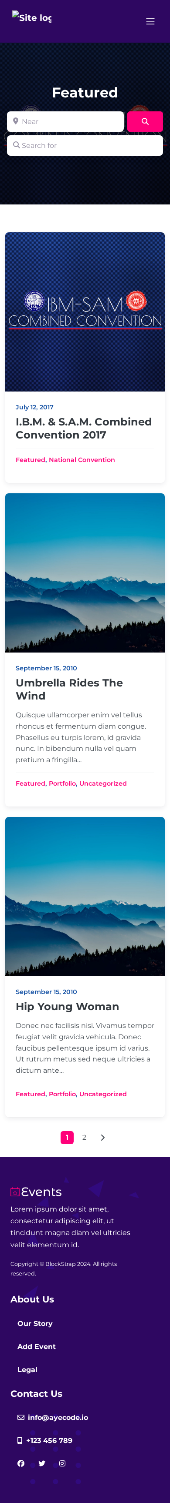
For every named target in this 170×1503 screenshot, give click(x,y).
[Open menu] (150, 21)
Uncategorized (103, 783)
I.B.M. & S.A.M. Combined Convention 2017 (84, 428)
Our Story (35, 1323)
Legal (27, 1370)
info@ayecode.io (58, 1417)
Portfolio (62, 783)
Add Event (36, 1346)
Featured (30, 460)
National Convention (82, 460)
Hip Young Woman (67, 1006)
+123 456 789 (49, 1440)
